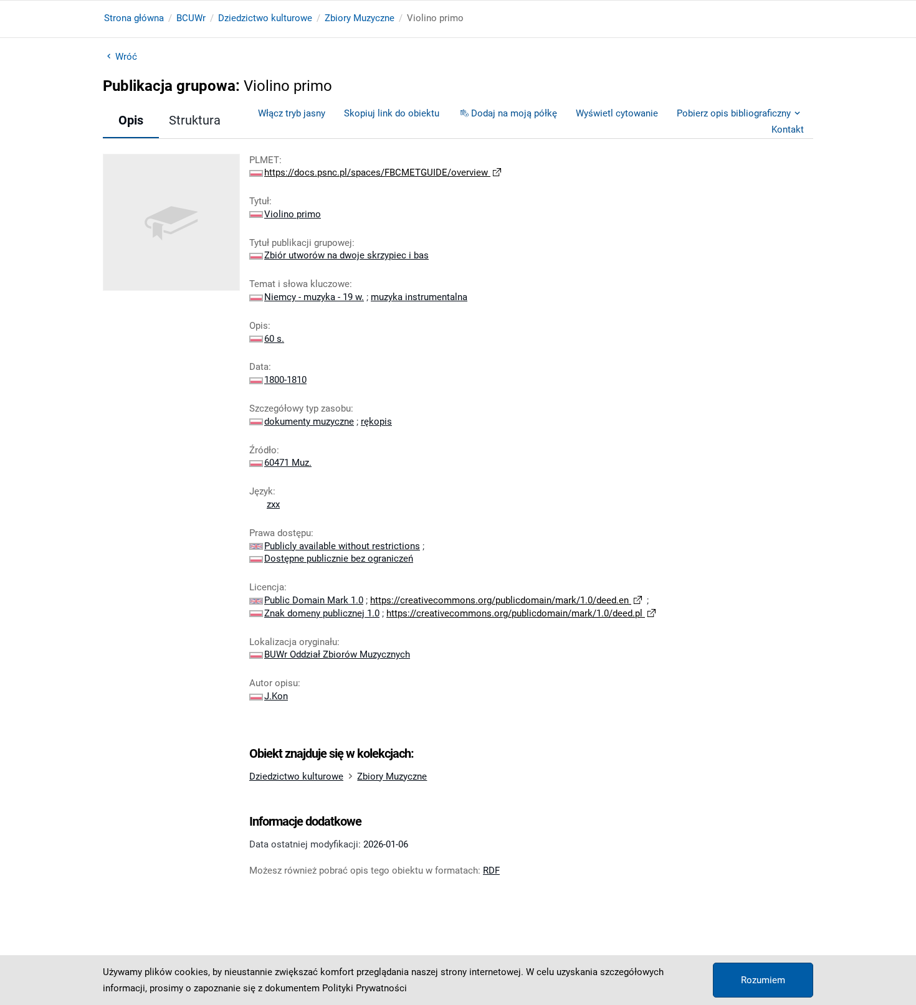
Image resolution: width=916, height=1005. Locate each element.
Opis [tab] (130, 120)
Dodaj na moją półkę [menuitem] (514, 113)
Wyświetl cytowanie (617, 113)
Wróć (126, 56)
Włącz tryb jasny (291, 113)
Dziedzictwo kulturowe (265, 18)
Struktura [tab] (195, 120)
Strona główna (134, 18)
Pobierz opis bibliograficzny (734, 113)
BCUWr (191, 18)
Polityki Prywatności (364, 988)
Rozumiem (763, 980)
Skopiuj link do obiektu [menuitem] (391, 113)
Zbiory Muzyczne (359, 18)
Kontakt (787, 129)
